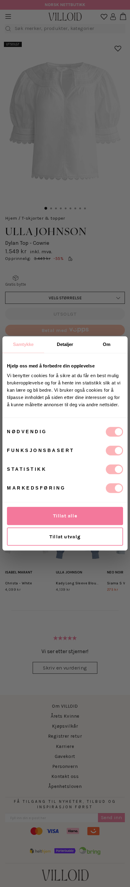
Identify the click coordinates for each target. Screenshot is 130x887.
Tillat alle (65, 516)
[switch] (114, 450)
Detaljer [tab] (65, 344)
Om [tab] (106, 344)
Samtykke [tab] (23, 344)
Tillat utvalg (64, 537)
